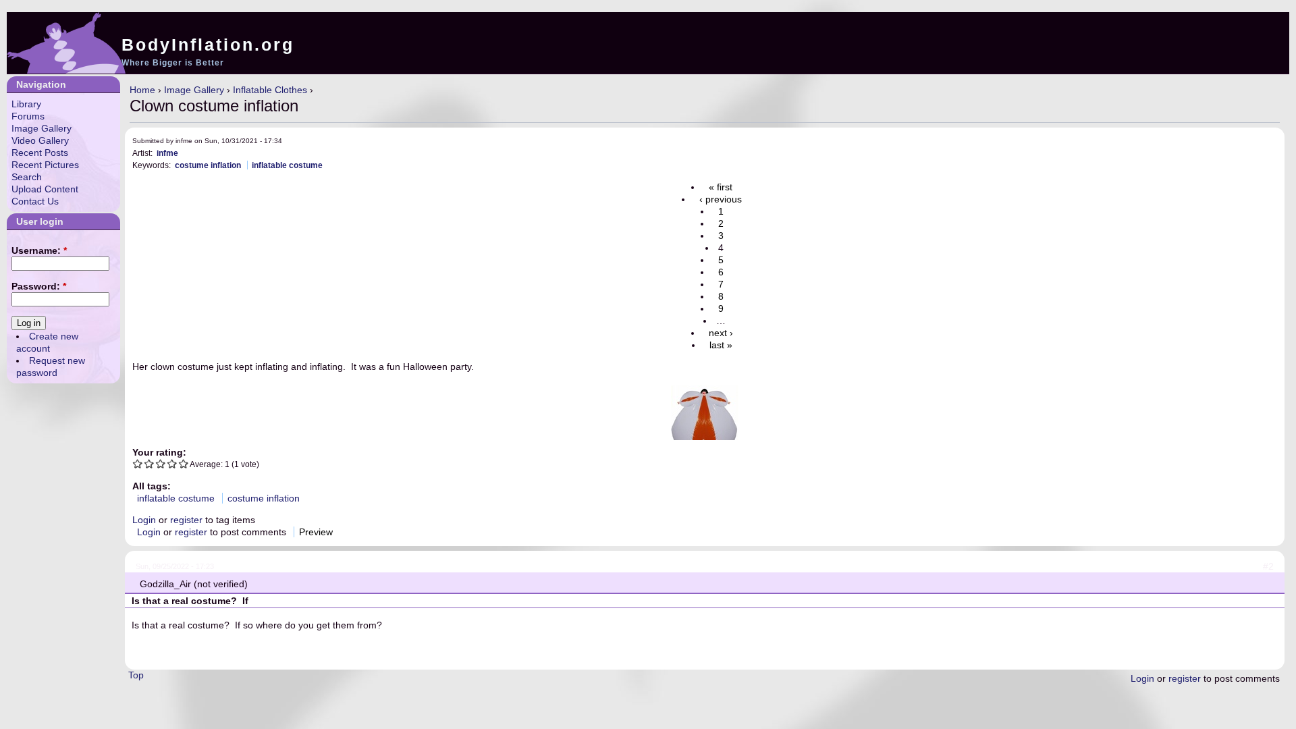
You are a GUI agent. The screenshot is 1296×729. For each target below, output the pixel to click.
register (186, 519)
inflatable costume (287, 165)
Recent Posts (39, 152)
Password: (38, 286)
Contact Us (35, 201)
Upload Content (44, 189)
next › (721, 332)
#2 (1268, 566)
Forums (28, 116)
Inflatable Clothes (270, 89)
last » (720, 345)
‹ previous (720, 199)
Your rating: (159, 452)
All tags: (151, 486)
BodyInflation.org (208, 44)
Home (142, 89)
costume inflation (208, 165)
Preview (316, 531)
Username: (39, 250)
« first (720, 187)
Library (26, 104)
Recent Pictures (45, 164)
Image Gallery (194, 89)
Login (144, 519)
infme (167, 152)
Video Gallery (40, 140)
